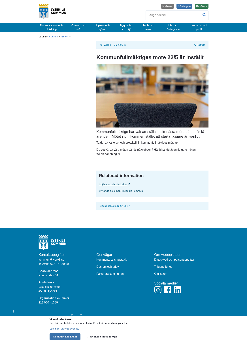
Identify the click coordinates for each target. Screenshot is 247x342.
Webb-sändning (108, 154)
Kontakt (201, 45)
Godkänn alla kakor (65, 336)
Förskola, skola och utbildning (51, 27)
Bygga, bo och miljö (126, 27)
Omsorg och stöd (78, 27)
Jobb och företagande (173, 27)
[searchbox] (177, 15)
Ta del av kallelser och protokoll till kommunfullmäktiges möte (137, 142)
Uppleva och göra (102, 27)
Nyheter (64, 36)
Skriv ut (121, 45)
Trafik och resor (148, 27)
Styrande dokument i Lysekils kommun (121, 190)
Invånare (167, 6)
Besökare (202, 7)
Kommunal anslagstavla (111, 259)
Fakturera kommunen (110, 273)
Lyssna (107, 45)
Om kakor (160, 273)
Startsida (53, 36)
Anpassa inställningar (103, 336)
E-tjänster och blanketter (129, 184)
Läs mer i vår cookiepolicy (64, 328)
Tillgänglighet (163, 266)
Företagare (184, 6)
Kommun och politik (199, 27)
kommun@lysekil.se (51, 259)
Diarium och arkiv (107, 266)
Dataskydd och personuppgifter (174, 259)
